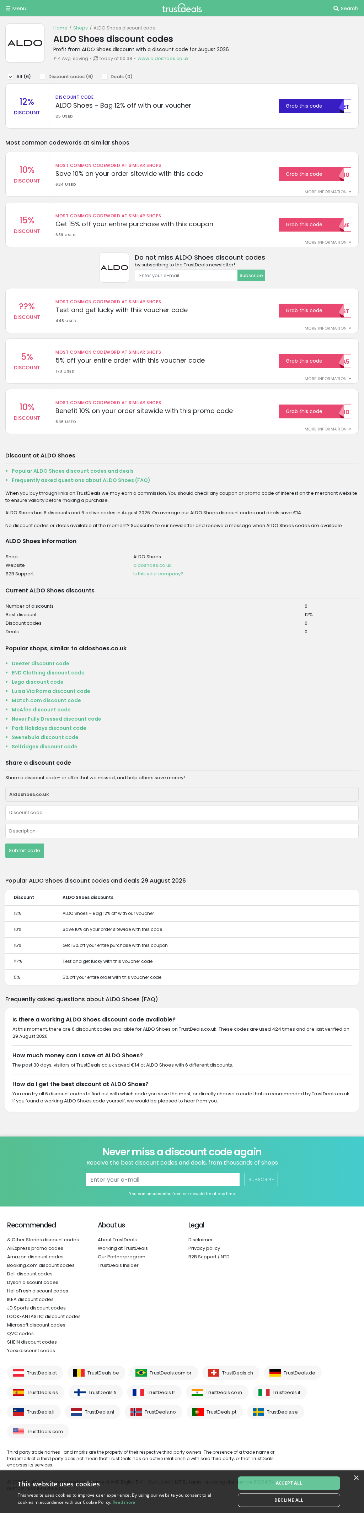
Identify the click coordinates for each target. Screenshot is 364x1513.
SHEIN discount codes (32, 1342)
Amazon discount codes (35, 1256)
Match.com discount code (46, 700)
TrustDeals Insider (118, 1265)
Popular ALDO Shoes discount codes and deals (73, 470)
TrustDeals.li (40, 1412)
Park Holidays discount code (49, 728)
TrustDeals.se (282, 1412)
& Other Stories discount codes (43, 1239)
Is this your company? (158, 573)
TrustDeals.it (286, 1392)
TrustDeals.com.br (171, 1373)
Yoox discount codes (31, 1350)
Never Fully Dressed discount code (56, 718)
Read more (124, 1502)
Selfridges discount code (44, 746)
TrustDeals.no (160, 1412)
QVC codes (20, 1333)
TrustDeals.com (45, 1431)
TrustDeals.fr (161, 1392)
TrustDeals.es (42, 1392)
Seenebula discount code (45, 737)
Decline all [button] (288, 1500)
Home (60, 28)
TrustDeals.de (299, 1373)
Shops (80, 28)
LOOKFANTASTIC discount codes (44, 1316)
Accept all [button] (289, 1483)
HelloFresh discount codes (37, 1290)
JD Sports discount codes (36, 1308)
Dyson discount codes (32, 1282)
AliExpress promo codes (35, 1248)
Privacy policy (204, 1248)
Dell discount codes (30, 1273)
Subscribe (251, 275)
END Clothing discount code (48, 672)
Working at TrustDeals (123, 1248)
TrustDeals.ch (237, 1373)
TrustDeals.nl (99, 1412)
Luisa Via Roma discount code (51, 691)
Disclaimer (200, 1239)
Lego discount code (38, 681)
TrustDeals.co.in (224, 1392)
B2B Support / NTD (209, 1256)
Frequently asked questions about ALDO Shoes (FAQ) (81, 480)
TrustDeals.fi (102, 1392)
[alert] (182, 1491)
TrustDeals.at (42, 1373)
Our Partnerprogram (121, 1256)
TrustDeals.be (103, 1373)
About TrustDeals (117, 1239)
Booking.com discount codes (41, 1265)
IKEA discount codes (30, 1299)
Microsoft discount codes (36, 1325)
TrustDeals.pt (221, 1412)
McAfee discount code (41, 709)
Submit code (25, 850)
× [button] (356, 1478)
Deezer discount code (40, 663)
